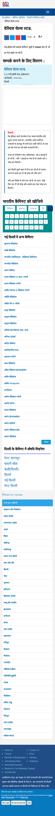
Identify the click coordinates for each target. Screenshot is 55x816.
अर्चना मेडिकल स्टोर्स (12, 396)
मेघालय (6, 649)
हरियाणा (7, 589)
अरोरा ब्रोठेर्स (9, 423)
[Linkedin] (23, 37)
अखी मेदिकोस (9, 250)
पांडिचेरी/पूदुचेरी (10, 675)
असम (6, 529)
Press (31, 754)
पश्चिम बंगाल (9, 735)
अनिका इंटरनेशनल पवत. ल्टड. (16, 330)
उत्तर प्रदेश (8, 722)
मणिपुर (6, 642)
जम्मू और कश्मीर (10, 602)
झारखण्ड (7, 609)
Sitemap (33, 757)
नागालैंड (7, 662)
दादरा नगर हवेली (10, 556)
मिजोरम (7, 656)
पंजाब (6, 682)
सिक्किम (7, 696)
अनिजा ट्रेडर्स (10, 336)
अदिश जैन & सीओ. (12, 303)
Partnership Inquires (13, 765)
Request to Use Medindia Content (20, 768)
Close (29, 803)
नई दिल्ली (9, 480)
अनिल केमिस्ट (10, 343)
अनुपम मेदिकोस (10, 317)
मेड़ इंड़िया (6, 17)
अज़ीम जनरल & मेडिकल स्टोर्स (16, 290)
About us (9, 750)
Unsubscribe (10, 772)
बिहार (6, 536)
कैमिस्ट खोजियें (19, 17)
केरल (6, 622)
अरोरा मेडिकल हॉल (12, 430)
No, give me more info (18, 803)
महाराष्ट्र (7, 636)
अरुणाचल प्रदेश (10, 523)
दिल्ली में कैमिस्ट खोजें (35, 17)
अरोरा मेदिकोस (10, 436)
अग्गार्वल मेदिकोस (11, 263)
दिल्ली (7, 475)
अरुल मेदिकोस (10, 410)
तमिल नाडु (8, 702)
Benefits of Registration (15, 757)
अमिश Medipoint (11, 383)
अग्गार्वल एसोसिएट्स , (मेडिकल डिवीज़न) (20, 257)
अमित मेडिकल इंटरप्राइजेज (15, 370)
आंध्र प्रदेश (8, 516)
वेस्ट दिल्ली (10, 486)
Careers (8, 754)
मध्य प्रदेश (8, 629)
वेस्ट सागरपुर (12, 458)
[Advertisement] (27, 105)
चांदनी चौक (11, 464)
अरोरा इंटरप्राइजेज (11, 416)
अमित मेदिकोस (10, 376)
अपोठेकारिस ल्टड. (11, 350)
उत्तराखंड (7, 729)
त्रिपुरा (6, 715)
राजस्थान (7, 689)
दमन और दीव (9, 563)
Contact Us (34, 750)
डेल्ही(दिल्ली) (11, 469)
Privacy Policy (10, 797)
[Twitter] (12, 37)
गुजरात (6, 582)
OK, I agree (5, 803)
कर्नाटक (7, 616)
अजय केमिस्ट (9, 270)
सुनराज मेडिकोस (11, 243)
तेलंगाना (7, 709)
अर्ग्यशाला (8, 390)
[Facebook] (6, 37)
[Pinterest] (18, 37)
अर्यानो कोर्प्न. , (10, 403)
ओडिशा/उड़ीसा (10, 669)
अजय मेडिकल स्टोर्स (12, 283)
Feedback (33, 761)
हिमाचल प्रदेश (9, 596)
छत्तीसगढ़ (7, 549)
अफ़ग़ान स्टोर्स (10, 356)
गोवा (5, 576)
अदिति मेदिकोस (10, 297)
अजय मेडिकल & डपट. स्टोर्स (16, 277)
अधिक (46, 442)
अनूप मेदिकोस (9, 310)
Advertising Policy (13, 761)
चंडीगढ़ (6, 543)
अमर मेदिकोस (9, 363)
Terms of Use (24, 797)
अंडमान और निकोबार (12, 509)
